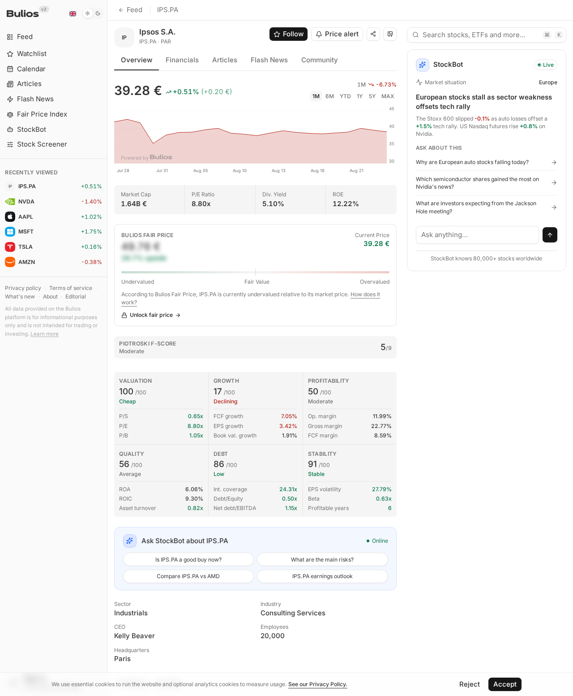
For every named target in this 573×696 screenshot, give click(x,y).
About (50, 296)
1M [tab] (316, 96)
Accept (505, 684)
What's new (20, 296)
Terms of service (70, 288)
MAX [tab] (387, 96)
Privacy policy (23, 288)
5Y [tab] (372, 96)
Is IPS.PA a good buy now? (188, 559)
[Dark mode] (93, 13)
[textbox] (477, 235)
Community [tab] (319, 60)
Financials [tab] (182, 60)
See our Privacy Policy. (317, 684)
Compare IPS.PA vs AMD (188, 576)
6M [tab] (329, 96)
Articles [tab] (224, 60)
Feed (134, 9)
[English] (72, 13)
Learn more (44, 334)
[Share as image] (390, 34)
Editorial (75, 296)
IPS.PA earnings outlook (322, 576)
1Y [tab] (360, 96)
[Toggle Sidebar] (107, 348)
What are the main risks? (322, 559)
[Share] (373, 34)
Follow (293, 34)
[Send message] (550, 234)
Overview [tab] (136, 60)
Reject (469, 684)
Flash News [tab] (269, 60)
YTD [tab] (345, 96)
